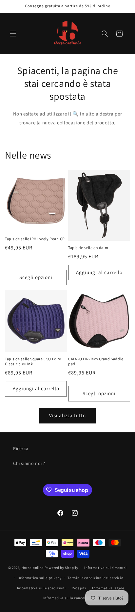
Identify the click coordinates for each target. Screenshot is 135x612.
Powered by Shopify (61, 567)
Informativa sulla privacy (40, 577)
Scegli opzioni (35, 277)
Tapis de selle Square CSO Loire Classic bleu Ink (33, 361)
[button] (13, 33)
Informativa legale (108, 588)
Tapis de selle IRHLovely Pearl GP (35, 238)
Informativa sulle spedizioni (41, 588)
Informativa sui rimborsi (105, 567)
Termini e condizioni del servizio (95, 577)
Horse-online (33, 567)
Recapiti (79, 588)
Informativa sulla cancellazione (70, 598)
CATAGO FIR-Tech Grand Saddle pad (96, 361)
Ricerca (20, 448)
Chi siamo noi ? (29, 463)
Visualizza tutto (67, 415)
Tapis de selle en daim (88, 247)
